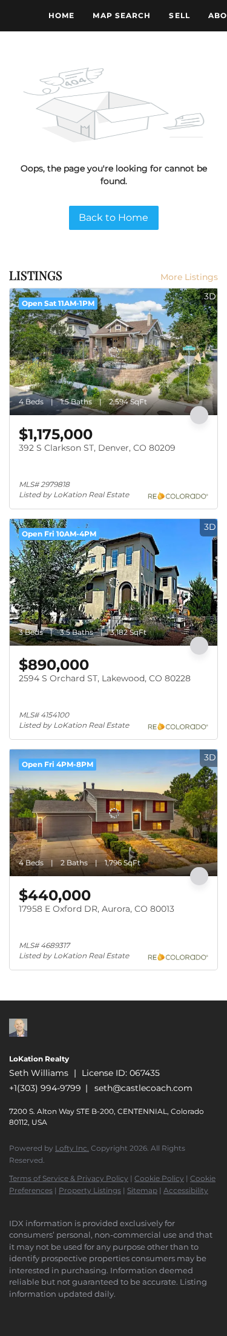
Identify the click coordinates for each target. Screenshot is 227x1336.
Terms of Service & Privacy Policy (68, 1178)
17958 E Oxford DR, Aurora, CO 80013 (96, 908)
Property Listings (90, 1190)
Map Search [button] (122, 15)
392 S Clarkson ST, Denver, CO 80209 (97, 447)
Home (61, 15)
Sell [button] (179, 15)
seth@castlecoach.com (143, 1088)
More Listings (189, 277)
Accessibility (185, 1190)
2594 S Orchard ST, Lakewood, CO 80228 (105, 678)
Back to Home (113, 217)
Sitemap (142, 1190)
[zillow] (15, 1312)
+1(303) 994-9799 (45, 1088)
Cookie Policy (159, 1178)
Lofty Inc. (72, 1148)
